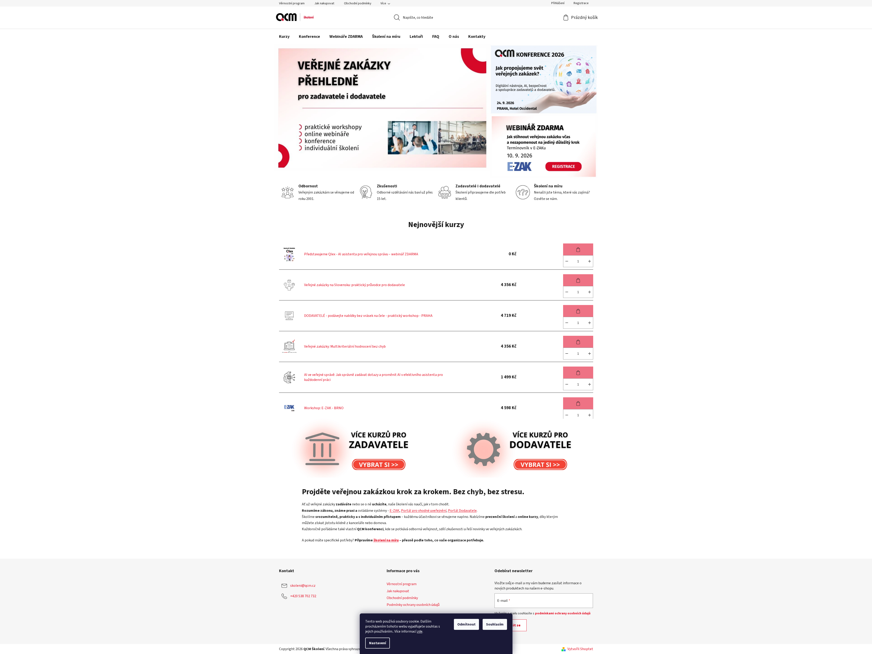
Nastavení (377, 643)
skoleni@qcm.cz (303, 585)
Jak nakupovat (324, 3)
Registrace (581, 3)
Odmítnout (466, 624)
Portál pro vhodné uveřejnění (423, 510)
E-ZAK (394, 510)
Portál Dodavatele (462, 510)
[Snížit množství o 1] (566, 261)
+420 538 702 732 (303, 596)
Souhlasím (495, 624)
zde (419, 631)
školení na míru (386, 540)
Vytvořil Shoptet (580, 648)
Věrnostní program (292, 3)
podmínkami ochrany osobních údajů (562, 613)
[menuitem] (284, 36)
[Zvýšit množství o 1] (589, 261)
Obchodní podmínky (357, 3)
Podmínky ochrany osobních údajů (413, 604)
